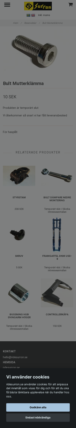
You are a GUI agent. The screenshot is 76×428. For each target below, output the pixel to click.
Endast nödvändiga (38, 417)
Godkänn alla (38, 407)
